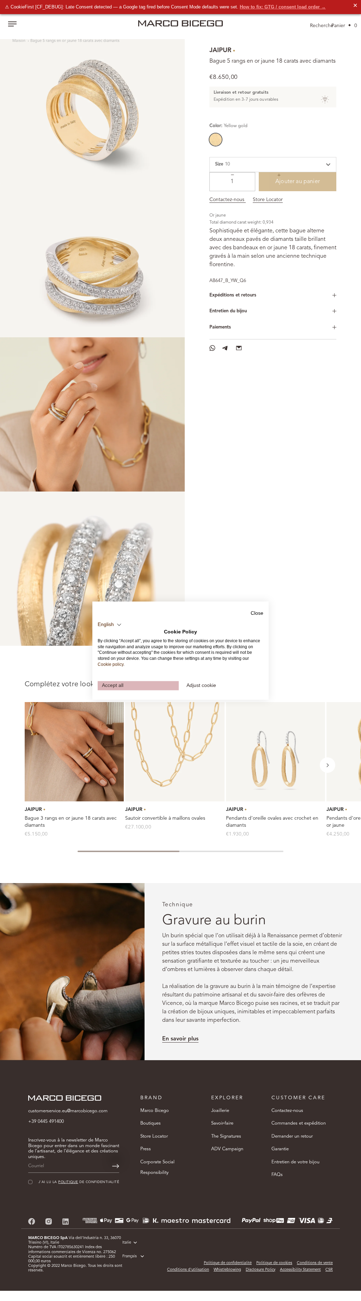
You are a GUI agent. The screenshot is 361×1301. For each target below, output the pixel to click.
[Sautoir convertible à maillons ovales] (174, 751)
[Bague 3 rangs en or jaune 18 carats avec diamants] (74, 751)
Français (129, 1256)
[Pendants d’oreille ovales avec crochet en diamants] (275, 751)
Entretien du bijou (228, 311)
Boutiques (150, 1123)
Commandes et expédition (298, 1123)
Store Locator (268, 199)
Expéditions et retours (232, 295)
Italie (126, 1243)
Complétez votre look (59, 684)
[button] (327, 765)
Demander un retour (292, 1136)
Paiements (220, 327)
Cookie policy (110, 664)
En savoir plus (180, 1039)
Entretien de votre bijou (295, 1162)
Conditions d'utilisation (188, 1270)
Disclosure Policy (260, 1270)
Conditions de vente (315, 1263)
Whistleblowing (227, 1270)
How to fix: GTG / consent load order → (283, 7)
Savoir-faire (222, 1123)
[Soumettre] (115, 1166)
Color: (228, 126)
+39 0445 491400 (46, 1121)
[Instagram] (48, 1221)
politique (68, 1182)
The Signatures (226, 1136)
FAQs (277, 1174)
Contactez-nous (227, 199)
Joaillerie (220, 1110)
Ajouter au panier (297, 181)
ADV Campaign (227, 1149)
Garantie (280, 1149)
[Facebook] (31, 1221)
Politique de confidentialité (228, 1263)
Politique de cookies (274, 1263)
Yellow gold (215, 139)
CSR (329, 1270)
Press (145, 1149)
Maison (19, 41)
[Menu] (12, 24)
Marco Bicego (154, 1110)
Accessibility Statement (300, 1270)
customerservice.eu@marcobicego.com (68, 1111)
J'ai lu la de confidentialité (78, 1182)
